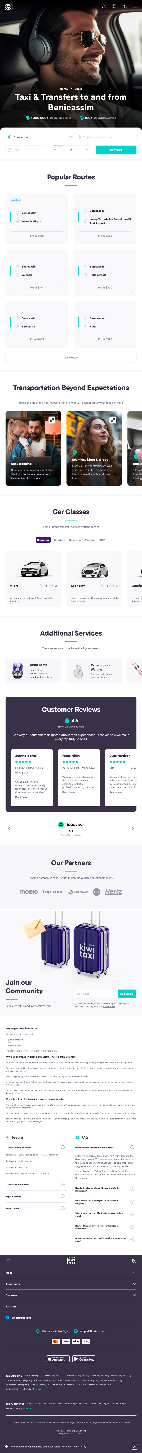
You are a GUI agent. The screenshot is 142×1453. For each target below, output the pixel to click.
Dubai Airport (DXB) (100, 1375)
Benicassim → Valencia (16, 1167)
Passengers (59, 145)
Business (75, 540)
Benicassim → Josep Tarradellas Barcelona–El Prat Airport (32, 1154)
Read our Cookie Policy (73, 1446)
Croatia (114, 1403)
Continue (116, 149)
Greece (51, 1403)
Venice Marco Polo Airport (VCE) (97, 1384)
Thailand (83, 1403)
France (60, 1403)
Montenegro (71, 1403)
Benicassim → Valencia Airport (19, 1161)
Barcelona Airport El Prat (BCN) (48, 1380)
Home (64, 88)
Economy (43, 540)
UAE (99, 1403)
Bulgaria (123, 1403)
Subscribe (126, 993)
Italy (44, 1403)
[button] (71, 137)
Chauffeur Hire (21, 1317)
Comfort (59, 540)
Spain (78, 88)
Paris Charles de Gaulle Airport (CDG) (81, 1380)
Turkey (29, 1403)
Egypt (106, 1403)
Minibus (90, 540)
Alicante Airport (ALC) (121, 1375)
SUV (102, 540)
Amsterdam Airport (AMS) (17, 1384)
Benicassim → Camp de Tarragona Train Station (27, 1173)
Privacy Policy (109, 1006)
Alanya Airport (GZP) (33, 1375)
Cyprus (92, 1403)
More (38, 1389)
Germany (10, 1408)
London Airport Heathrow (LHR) (20, 1389)
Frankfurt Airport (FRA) (111, 1380)
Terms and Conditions (76, 1430)
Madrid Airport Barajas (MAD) (19, 1380)
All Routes (71, 357)
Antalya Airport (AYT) (54, 1375)
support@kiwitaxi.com (93, 1331)
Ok (134, 1446)
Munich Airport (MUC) (41, 1384)
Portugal (20, 1408)
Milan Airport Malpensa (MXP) (66, 1384)
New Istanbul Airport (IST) (77, 1375)
